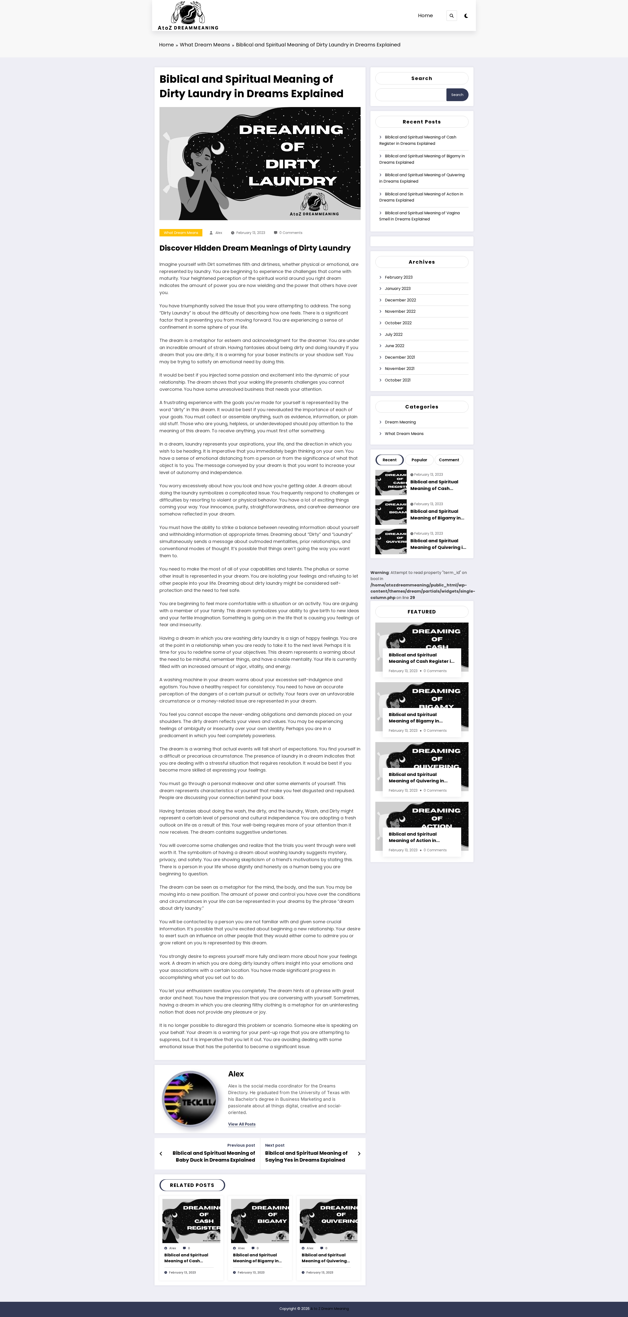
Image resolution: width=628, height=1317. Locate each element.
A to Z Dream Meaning (330, 1308)
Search (421, 78)
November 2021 (400, 368)
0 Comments (290, 232)
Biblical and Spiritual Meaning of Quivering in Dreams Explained (324, 1258)
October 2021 (398, 380)
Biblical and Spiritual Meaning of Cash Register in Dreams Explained (186, 1258)
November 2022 (400, 311)
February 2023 (399, 277)
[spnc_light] (466, 16)
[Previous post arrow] (161, 1154)
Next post (275, 1145)
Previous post (241, 1145)
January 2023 (398, 288)
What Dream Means (181, 232)
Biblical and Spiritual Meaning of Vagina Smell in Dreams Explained (419, 216)
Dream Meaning (400, 422)
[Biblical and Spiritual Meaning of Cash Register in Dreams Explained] (191, 1221)
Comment (449, 460)
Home (425, 15)
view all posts (242, 1124)
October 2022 (398, 323)
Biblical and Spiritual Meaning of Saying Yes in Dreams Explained (306, 1156)
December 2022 (400, 300)
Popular (419, 460)
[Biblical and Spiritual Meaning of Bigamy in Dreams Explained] (260, 1221)
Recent (390, 460)
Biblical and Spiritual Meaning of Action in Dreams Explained (421, 197)
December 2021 (400, 357)
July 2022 (394, 334)
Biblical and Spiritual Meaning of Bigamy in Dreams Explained (256, 1258)
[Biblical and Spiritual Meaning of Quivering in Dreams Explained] (329, 1221)
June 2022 (394, 346)
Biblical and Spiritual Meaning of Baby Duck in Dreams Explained (214, 1156)
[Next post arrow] (359, 1154)
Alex (218, 232)
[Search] (451, 15)
